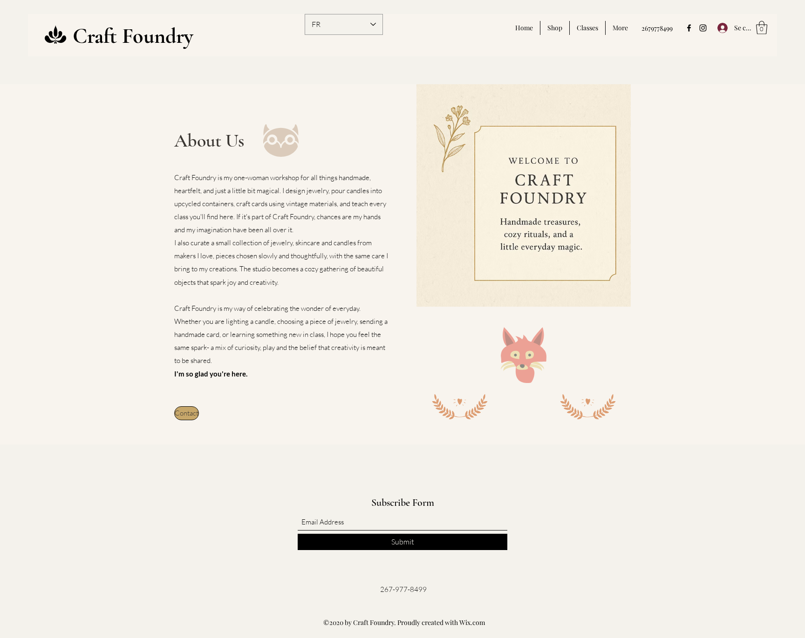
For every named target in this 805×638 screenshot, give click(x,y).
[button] (761, 27)
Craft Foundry (133, 36)
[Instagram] (703, 28)
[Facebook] (689, 28)
